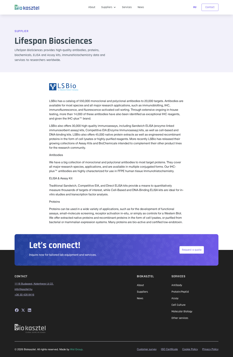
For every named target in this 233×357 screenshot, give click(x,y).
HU (195, 7)
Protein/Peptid (180, 292)
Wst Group (76, 349)
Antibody (176, 285)
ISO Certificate (169, 349)
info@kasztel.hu (23, 289)
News (141, 7)
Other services (179, 318)
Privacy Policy (210, 349)
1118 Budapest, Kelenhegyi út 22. (34, 284)
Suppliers (106, 7)
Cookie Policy (190, 349)
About (91, 7)
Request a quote (192, 250)
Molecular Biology (181, 311)
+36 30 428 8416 (24, 295)
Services (127, 7)
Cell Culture (178, 305)
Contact (210, 7)
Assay (174, 298)
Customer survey (147, 349)
